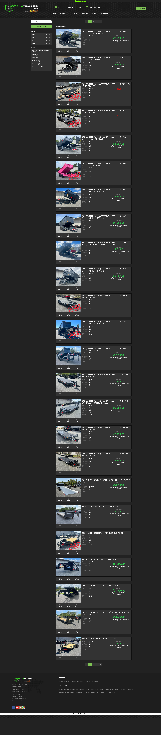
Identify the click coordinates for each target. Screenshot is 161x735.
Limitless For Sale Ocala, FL (112, 689)
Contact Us (141, 8)
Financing (80, 681)
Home (61, 681)
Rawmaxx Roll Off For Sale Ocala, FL (85, 692)
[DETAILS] (60, 49)
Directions (28, 711)
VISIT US (61, 7)
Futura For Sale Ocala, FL (97, 689)
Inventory (66, 681)
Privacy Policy (16, 711)
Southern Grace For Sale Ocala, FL (106, 692)
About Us (73, 681)
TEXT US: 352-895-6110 (97, 7)
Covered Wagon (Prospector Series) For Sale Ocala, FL (74, 689)
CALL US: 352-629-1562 (76, 7)
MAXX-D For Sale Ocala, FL (128, 689)
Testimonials (95, 681)
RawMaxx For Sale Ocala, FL (66, 692)
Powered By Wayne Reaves (80, 714)
